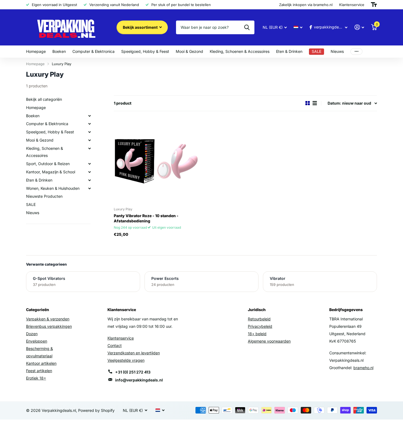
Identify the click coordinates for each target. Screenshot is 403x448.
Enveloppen (36, 341)
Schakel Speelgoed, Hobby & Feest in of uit (89, 132)
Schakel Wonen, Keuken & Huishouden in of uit (89, 188)
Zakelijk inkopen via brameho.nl (306, 4)
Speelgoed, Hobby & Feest (145, 51)
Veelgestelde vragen (125, 360)
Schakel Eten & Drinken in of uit (89, 180)
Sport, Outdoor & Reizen (48, 163)
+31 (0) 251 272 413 (133, 372)
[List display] (315, 103)
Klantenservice (120, 338)
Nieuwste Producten (44, 196)
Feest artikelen (39, 370)
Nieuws (337, 51)
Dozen (32, 333)
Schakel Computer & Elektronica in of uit (89, 123)
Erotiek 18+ (36, 378)
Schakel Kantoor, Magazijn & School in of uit (89, 171)
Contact (114, 345)
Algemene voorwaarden (269, 341)
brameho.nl (363, 367)
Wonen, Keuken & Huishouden (53, 188)
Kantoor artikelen (41, 363)
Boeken (59, 51)
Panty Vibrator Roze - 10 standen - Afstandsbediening (146, 218)
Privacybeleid (260, 326)
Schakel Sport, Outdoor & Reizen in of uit (89, 163)
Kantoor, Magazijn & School (50, 172)
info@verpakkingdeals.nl (139, 380)
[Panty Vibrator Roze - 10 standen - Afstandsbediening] (156, 160)
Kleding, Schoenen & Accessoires (239, 51)
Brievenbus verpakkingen (49, 326)
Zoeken (246, 27)
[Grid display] (307, 103)
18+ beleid (257, 333)
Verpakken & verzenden (47, 319)
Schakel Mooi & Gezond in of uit (89, 140)
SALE (31, 204)
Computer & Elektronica (93, 51)
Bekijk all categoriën (44, 99)
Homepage (36, 51)
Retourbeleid (259, 319)
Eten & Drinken (289, 51)
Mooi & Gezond (189, 51)
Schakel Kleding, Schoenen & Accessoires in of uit (89, 148)
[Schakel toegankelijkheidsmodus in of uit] (374, 4)
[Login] (359, 27)
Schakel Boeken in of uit (89, 115)
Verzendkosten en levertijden (133, 353)
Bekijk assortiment (140, 27)
